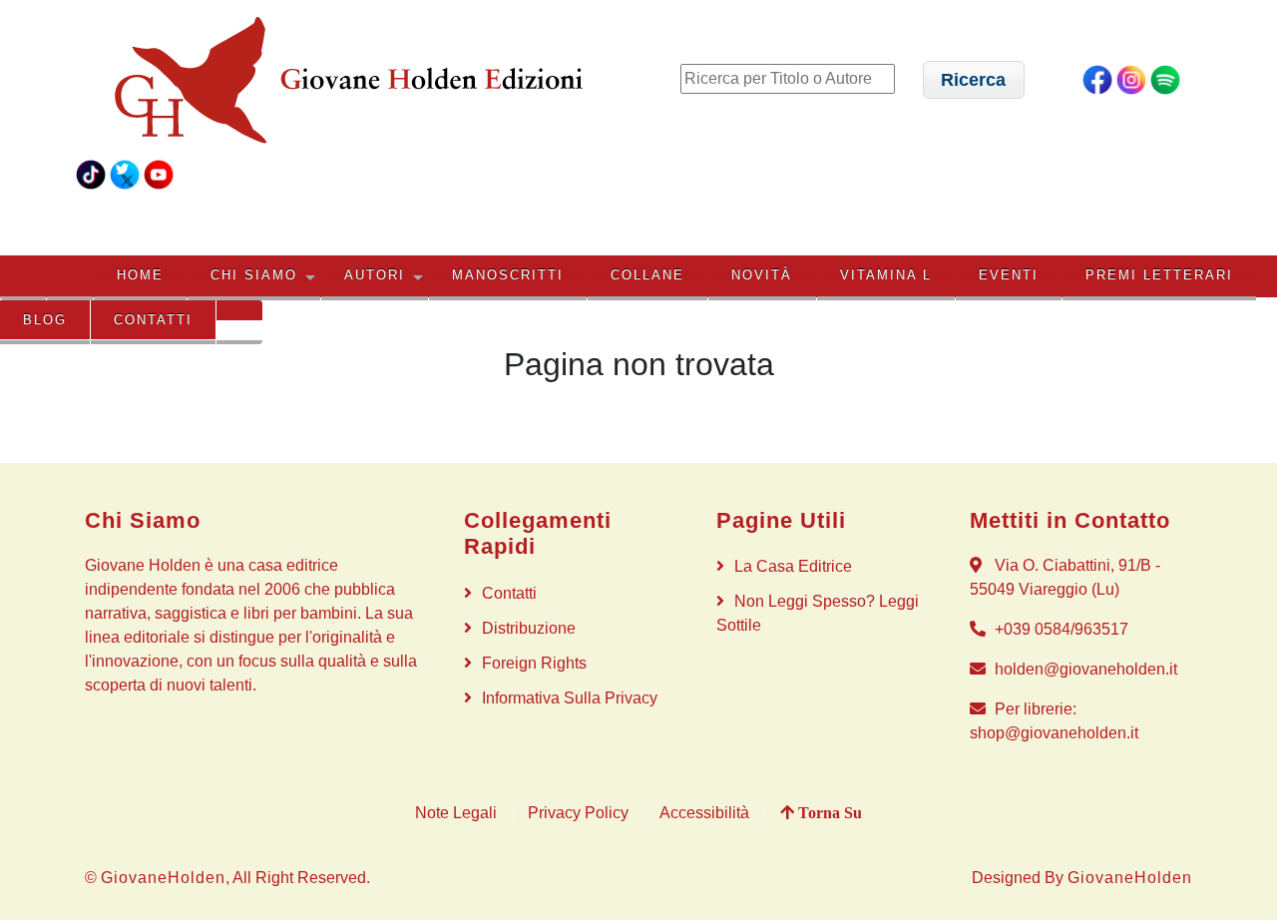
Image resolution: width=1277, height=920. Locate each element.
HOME (140, 274)
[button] (974, 79)
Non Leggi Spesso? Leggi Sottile (817, 613)
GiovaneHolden (163, 877)
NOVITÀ (761, 274)
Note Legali (456, 812)
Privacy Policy (578, 812)
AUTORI (374, 274)
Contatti (153, 319)
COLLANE (647, 274)
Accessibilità (704, 812)
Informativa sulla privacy (569, 698)
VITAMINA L (886, 274)
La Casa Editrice (793, 566)
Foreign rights (534, 663)
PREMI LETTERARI (1159, 274)
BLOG (45, 319)
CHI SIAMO (254, 274)
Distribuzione (529, 628)
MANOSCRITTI (508, 274)
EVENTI (1009, 274)
